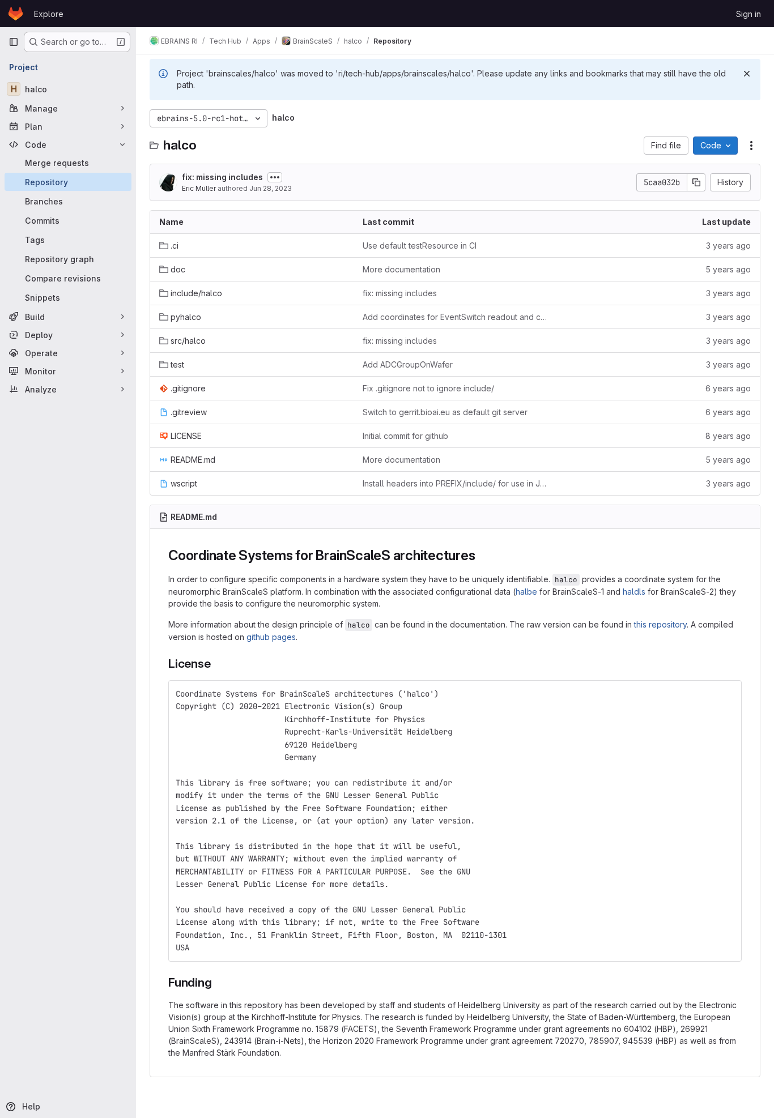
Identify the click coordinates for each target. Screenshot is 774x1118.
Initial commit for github (405, 436)
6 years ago (728, 388)
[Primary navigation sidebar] (14, 42)
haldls (634, 591)
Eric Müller (199, 188)
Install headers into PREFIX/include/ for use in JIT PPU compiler (455, 483)
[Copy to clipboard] (728, 694)
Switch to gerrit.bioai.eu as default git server (445, 412)
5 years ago (728, 269)
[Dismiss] (747, 73)
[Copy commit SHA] (696, 182)
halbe (526, 591)
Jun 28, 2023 (270, 188)
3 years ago (728, 245)
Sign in (748, 14)
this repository (660, 624)
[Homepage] (15, 14)
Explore (48, 14)
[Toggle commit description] (274, 177)
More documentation (401, 269)
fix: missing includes (222, 177)
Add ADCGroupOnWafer (408, 364)
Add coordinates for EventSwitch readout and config (455, 317)
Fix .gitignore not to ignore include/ (428, 388)
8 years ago (728, 436)
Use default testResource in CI (420, 245)
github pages (271, 637)
